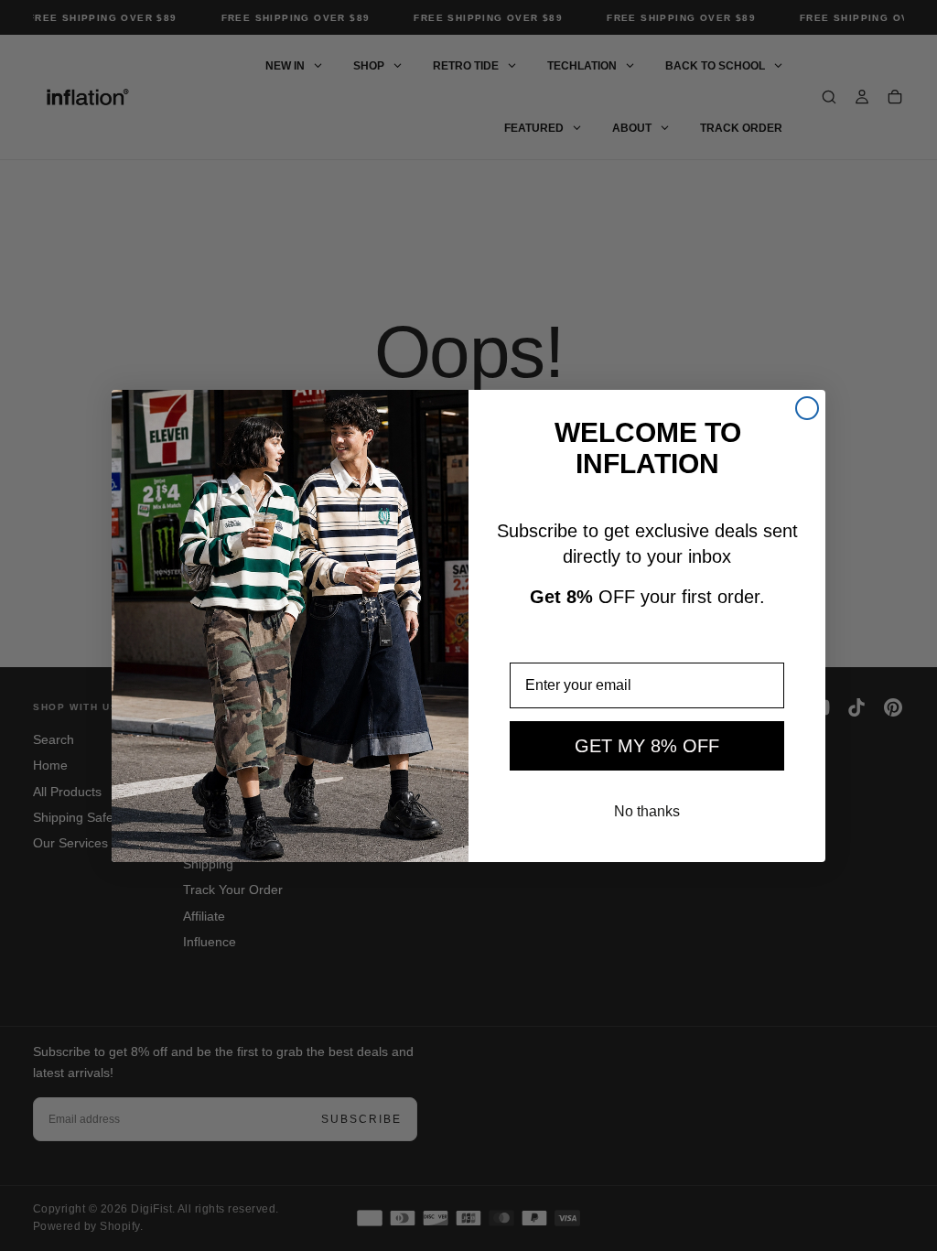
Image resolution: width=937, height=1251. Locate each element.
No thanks (647, 811)
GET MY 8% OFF (647, 746)
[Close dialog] (807, 408)
